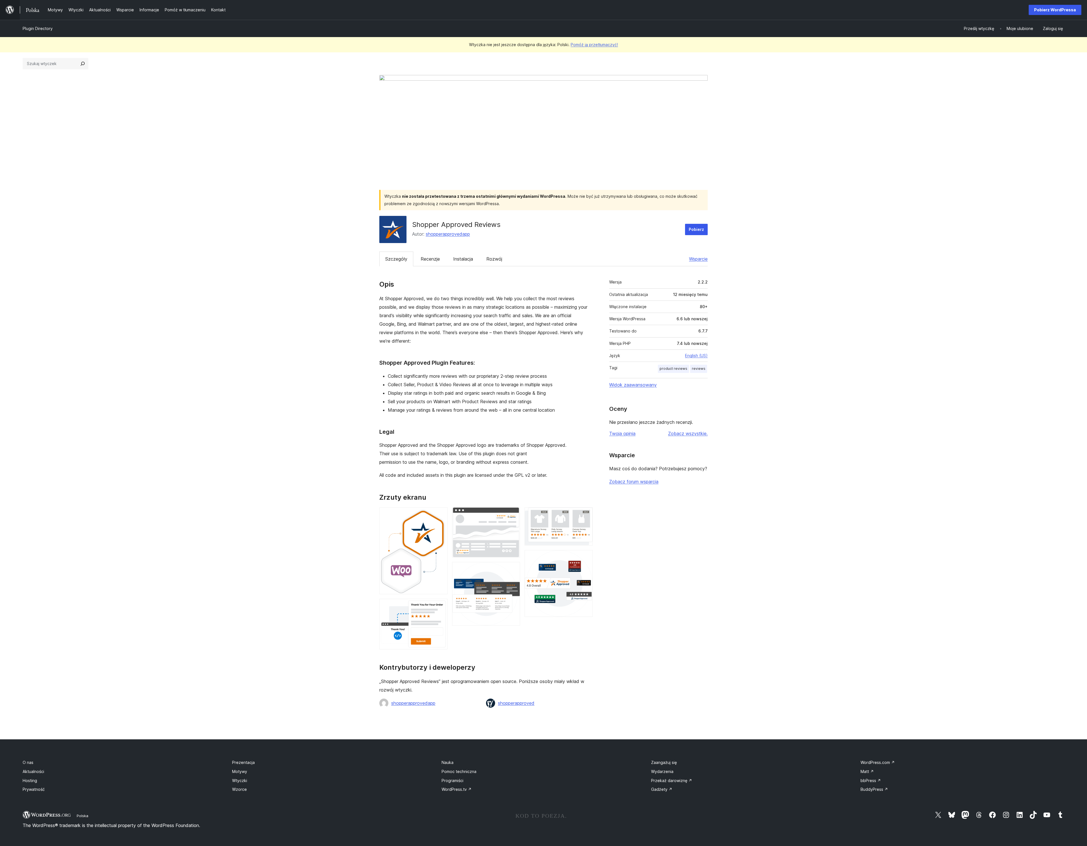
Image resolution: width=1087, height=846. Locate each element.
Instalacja (463, 259)
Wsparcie (698, 259)
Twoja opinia (622, 433)
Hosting (30, 780)
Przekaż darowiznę (671, 780)
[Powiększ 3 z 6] (512, 515)
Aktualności (33, 771)
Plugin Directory (38, 28)
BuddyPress (874, 789)
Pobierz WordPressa (1055, 9)
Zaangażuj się (664, 762)
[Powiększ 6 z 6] (585, 558)
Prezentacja (243, 762)
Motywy (239, 771)
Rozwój (494, 259)
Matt (867, 771)
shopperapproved (516, 703)
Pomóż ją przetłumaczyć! (594, 44)
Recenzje (430, 259)
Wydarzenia (662, 771)
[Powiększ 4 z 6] (512, 569)
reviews (698, 368)
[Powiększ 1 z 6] (440, 515)
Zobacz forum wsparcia (633, 481)
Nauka (447, 762)
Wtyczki (239, 780)
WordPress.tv (457, 789)
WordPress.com (878, 762)
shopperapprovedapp (448, 234)
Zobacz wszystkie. (688, 433)
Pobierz (696, 229)
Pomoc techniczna (459, 771)
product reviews (673, 368)
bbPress (871, 780)
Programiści (452, 780)
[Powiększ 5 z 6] (585, 515)
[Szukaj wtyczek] (82, 63)
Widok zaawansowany (633, 385)
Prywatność (34, 789)
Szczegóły (396, 259)
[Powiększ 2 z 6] (440, 606)
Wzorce (239, 789)
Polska (82, 815)
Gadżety (661, 789)
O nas (28, 762)
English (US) (696, 355)
